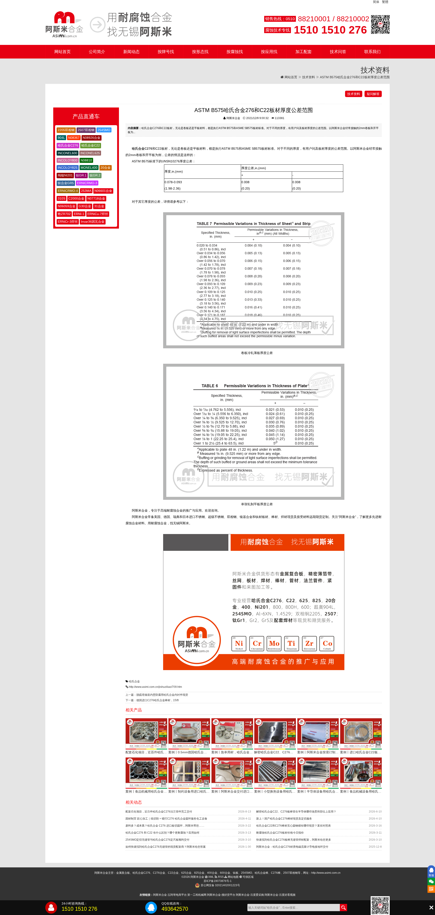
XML (211, 876)
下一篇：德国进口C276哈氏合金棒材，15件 (152, 700)
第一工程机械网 (196, 894)
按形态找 (200, 51)
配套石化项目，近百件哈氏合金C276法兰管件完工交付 (159, 811)
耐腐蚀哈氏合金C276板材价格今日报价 (280, 832)
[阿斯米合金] (108, 24)
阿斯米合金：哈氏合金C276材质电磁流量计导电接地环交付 (292, 846)
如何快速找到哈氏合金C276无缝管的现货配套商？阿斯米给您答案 (166, 846)
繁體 (385, 2)
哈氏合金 (134, 681)
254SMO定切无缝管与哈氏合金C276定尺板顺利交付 (157, 839)
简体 (376, 2)
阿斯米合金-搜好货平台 (221, 894)
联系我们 (372, 51)
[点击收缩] (431, 907)
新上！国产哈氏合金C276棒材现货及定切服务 (284, 818)
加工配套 (303, 51)
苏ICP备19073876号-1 (218, 881)
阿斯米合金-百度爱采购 (250, 894)
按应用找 (269, 51)
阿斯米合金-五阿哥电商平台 (170, 894)
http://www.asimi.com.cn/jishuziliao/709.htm (155, 686)
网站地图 (233, 876)
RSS (220, 876)
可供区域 (248, 876)
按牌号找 (166, 51)
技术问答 (338, 51)
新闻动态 (131, 51)
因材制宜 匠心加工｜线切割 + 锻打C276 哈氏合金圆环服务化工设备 (166, 818)
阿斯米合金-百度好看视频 (280, 894)
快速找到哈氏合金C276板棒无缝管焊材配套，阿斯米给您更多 (293, 839)
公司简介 (97, 51)
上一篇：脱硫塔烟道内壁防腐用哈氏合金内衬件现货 (157, 694)
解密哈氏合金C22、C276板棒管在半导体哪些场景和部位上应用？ (296, 811)
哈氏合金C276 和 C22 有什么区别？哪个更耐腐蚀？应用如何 (162, 832)
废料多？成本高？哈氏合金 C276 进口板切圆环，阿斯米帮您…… (165, 825)
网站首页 (62, 51)
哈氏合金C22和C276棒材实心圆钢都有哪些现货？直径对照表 (293, 825)
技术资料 (308, 77)
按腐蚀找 (235, 51)
